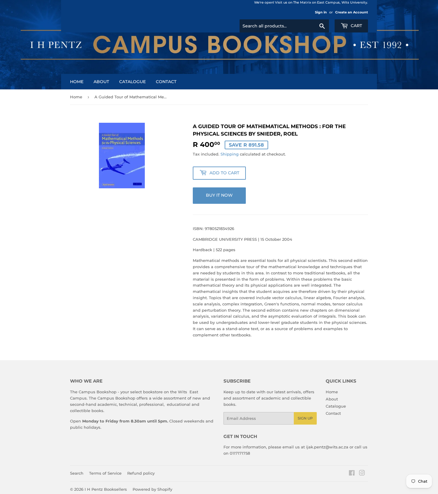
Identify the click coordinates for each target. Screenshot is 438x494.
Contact (166, 81)
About (101, 81)
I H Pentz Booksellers (106, 489)
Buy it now (219, 195)
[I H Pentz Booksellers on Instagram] (362, 473)
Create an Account (351, 12)
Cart (356, 25)
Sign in (321, 12)
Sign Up (305, 418)
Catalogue (132, 81)
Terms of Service (105, 473)
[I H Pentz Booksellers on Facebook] (352, 473)
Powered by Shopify (152, 489)
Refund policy (141, 473)
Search (76, 473)
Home (76, 81)
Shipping (229, 154)
